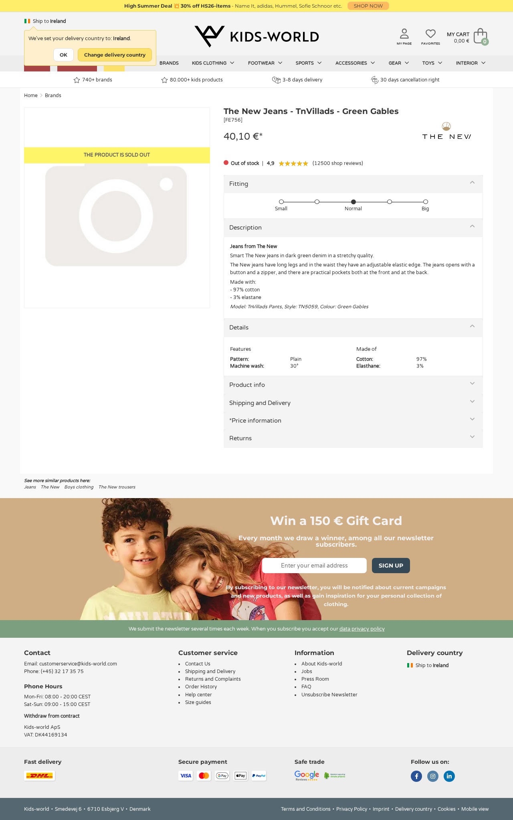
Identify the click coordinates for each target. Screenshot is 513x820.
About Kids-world (321, 664)
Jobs (306, 671)
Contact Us (197, 664)
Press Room (315, 679)
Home (31, 95)
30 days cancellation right (410, 80)
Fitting (238, 183)
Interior (467, 63)
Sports (305, 63)
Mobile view (475, 809)
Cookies (447, 809)
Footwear (262, 63)
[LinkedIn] (449, 777)
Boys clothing (78, 487)
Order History (201, 687)
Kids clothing (210, 63)
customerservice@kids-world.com (78, 664)
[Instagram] (432, 777)
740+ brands (97, 80)
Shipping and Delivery (260, 403)
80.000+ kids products (196, 80)
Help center (198, 695)
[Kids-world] (256, 36)
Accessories (351, 63)
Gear (395, 63)
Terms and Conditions (306, 809)
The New (49, 487)
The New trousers (116, 487)
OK (63, 55)
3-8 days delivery (302, 80)
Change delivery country (114, 55)
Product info (247, 385)
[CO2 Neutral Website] (334, 775)
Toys (429, 63)
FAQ (306, 687)
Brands (169, 63)
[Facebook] (416, 777)
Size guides (198, 702)
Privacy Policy (351, 809)
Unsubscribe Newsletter (329, 695)
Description (245, 227)
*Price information (255, 420)
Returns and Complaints (213, 679)
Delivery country (413, 809)
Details (238, 327)
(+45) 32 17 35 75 (62, 671)
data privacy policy (362, 629)
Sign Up (391, 565)
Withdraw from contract (52, 716)
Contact (37, 653)
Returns (240, 438)
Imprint (381, 809)
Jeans (30, 487)
